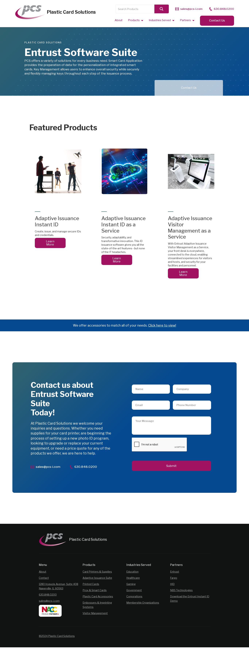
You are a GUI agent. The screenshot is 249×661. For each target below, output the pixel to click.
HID (172, 584)
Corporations (134, 596)
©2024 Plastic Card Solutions (57, 635)
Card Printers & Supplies (97, 571)
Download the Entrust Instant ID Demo (189, 598)
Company (181, 383)
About (42, 571)
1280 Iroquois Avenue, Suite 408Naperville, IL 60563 (58, 586)
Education (132, 571)
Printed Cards (91, 584)
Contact (44, 577)
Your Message (142, 415)
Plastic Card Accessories (98, 596)
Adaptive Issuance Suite (97, 577)
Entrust (174, 571)
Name (138, 383)
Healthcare (133, 577)
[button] (135, 20)
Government (134, 590)
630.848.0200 (48, 594)
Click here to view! (162, 325)
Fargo (173, 577)
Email (138, 399)
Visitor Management (95, 613)
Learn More (50, 242)
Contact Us (217, 20)
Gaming (131, 584)
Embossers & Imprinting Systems (97, 605)
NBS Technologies (181, 590)
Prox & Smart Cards (95, 590)
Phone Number (183, 399)
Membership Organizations (142, 602)
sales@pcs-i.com (49, 600)
